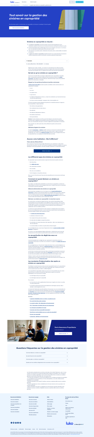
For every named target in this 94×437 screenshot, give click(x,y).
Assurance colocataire (15, 411)
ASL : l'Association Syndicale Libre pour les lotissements (42, 305)
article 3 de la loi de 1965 (34, 84)
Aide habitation (50, 401)
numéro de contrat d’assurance (37, 213)
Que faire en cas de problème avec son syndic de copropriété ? (43, 312)
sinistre (41, 129)
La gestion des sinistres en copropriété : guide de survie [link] (40, 5)
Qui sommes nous (68, 401)
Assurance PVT (32, 410)
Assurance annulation (33, 401)
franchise (32, 291)
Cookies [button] (33, 429)
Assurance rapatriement (33, 412)
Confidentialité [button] (21, 429)
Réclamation (49, 416)
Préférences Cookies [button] (13, 429)
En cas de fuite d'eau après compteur (38, 301)
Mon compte (49, 406)
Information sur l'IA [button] (50, 429)
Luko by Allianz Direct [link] (14, 5)
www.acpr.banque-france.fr (75, 434)
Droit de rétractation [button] (42, 429)
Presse (66, 403)
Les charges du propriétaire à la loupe (38, 307)
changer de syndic (43, 258)
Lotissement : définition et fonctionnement (39, 316)
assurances (35, 129)
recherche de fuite (48, 246)
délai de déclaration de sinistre (51, 195)
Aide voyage (49, 403)
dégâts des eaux (35, 164)
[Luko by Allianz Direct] (15, 2)
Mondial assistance (32, 414)
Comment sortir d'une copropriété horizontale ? (40, 309)
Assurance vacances (33, 399)
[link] (80, 2)
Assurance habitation (15, 399)
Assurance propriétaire (15, 407)
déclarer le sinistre (45, 132)
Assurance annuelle (33, 403)
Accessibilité (67, 411)
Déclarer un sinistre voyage (52, 411)
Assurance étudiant (14, 409)
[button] (24, 2)
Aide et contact (50, 399)
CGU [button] (37, 429)
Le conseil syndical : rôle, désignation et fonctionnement (42, 303)
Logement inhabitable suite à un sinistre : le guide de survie (42, 298)
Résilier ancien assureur (52, 413)
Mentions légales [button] (28, 429)
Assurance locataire (14, 401)
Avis (66, 405)
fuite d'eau (50, 252)
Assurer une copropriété (35, 314)
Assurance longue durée (33, 406)
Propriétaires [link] (25, 5)
